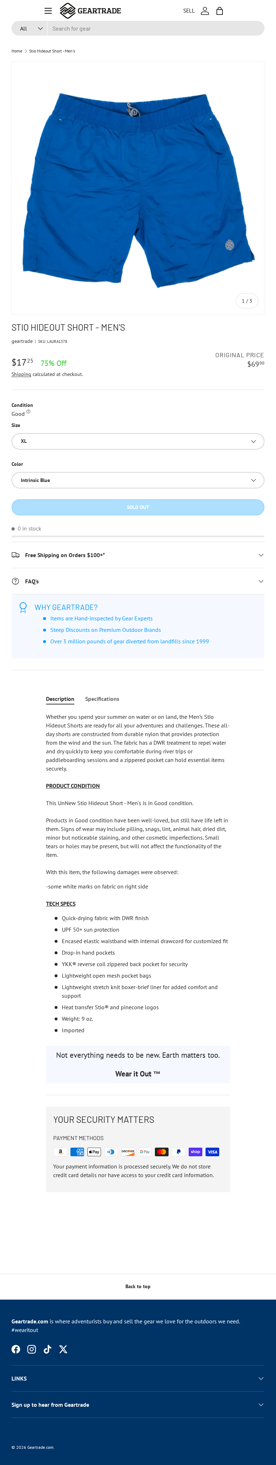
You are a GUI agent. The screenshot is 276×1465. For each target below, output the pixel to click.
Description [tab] (60, 698)
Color (17, 464)
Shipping (21, 374)
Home (17, 51)
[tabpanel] (138, 873)
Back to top (138, 1286)
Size (16, 425)
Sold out (138, 507)
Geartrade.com (40, 1447)
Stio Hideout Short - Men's (52, 51)
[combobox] (138, 28)
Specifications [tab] (102, 698)
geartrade (22, 341)
